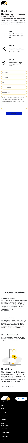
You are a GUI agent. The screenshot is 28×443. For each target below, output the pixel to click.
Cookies (3, 440)
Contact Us (3, 419)
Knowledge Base (5, 416)
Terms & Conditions (5, 432)
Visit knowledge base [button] (7, 386)
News (2, 423)
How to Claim (4, 412)
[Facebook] (19, 398)
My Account (4, 428)
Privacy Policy (4, 436)
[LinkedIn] (23, 399)
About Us (3, 408)
